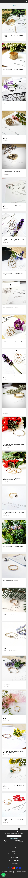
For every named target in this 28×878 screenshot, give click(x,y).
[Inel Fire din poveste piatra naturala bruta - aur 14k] (14, 805)
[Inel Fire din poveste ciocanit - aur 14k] (14, 395)
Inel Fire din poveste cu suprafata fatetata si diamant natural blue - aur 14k (14, 445)
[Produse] (2, 2)
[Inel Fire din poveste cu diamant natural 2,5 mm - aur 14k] (14, 532)
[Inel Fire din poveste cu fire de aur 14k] (14, 327)
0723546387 (15, 851)
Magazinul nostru (13, 857)
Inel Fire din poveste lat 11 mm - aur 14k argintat (13, 36)
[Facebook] (12, 847)
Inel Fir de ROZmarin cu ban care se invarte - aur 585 (14, 137)
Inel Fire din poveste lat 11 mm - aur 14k (13, 69)
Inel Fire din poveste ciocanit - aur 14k (12, 410)
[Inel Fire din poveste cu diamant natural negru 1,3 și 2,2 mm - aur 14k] (14, 634)
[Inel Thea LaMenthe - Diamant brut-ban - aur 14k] (14, 498)
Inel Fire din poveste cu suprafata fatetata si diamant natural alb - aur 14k (14, 479)
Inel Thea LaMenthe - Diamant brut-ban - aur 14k (13, 513)
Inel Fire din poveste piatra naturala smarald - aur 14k (14, 786)
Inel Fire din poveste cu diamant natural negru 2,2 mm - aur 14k (13, 752)
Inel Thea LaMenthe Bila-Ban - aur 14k (12, 614)
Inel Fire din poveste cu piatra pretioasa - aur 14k (13, 274)
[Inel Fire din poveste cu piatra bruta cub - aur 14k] (14, 702)
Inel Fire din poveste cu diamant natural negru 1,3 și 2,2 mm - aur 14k (13, 649)
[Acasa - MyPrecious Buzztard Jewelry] (7, 1)
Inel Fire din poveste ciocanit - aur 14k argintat (12, 581)
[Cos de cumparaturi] (27, 1)
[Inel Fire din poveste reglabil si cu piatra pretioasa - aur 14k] (14, 668)
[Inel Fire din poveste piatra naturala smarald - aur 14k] (14, 770)
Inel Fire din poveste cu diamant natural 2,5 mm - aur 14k (14, 547)
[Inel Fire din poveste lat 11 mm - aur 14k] (14, 55)
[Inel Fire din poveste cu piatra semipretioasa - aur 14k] (14, 293)
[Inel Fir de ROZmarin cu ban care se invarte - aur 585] (14, 123)
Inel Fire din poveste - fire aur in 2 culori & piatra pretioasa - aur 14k (13, 240)
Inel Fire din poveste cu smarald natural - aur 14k (13, 206)
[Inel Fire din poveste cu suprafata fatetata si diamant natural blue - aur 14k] (14, 429)
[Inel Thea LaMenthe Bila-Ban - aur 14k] (14, 600)
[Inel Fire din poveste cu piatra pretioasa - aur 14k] (14, 259)
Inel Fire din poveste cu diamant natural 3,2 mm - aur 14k (14, 104)
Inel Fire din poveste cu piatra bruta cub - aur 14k (13, 717)
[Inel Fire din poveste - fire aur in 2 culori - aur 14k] (14, 361)
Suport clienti (13, 860)
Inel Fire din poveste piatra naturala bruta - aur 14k (14, 820)
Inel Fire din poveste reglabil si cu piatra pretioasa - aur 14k (13, 683)
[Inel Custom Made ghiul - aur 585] (14, 156)
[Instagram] (15, 847)
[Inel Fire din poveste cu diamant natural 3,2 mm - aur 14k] (14, 89)
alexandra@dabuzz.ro (15, 853)
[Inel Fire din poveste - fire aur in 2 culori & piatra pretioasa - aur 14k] (14, 225)
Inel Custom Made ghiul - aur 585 (11, 171)
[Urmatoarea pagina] (25, 829)
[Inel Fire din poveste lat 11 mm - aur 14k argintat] (14, 21)
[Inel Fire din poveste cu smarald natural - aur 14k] (14, 190)
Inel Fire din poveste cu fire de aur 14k (12, 341)
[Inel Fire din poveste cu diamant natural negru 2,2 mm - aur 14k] (14, 736)
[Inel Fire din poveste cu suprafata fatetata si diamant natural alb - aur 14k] (14, 464)
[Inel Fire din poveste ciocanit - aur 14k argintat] (14, 566)
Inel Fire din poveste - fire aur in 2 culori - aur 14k (13, 376)
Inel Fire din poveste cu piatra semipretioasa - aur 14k (10, 308)
